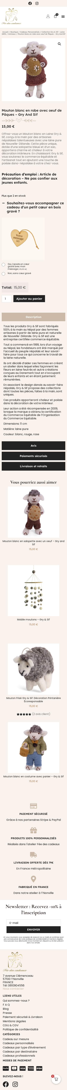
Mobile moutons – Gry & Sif (33, 619)
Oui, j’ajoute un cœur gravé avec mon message (18, 266)
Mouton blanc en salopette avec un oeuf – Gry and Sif (33, 542)
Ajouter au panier (29, 298)
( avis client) (41, 714)
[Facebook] (30, 3)
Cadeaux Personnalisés (30, 32)
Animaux (12, 34)
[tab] (33, 317)
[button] (63, 16)
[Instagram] (37, 3)
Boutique (14, 32)
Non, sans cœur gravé (19, 273)
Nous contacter (13, 989)
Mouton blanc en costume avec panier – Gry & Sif (33, 776)
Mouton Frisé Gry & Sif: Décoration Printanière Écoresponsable (33, 699)
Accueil (5, 32)
